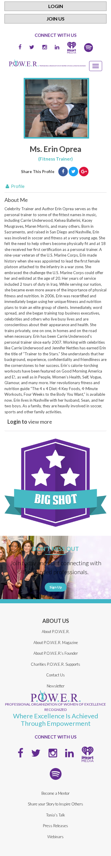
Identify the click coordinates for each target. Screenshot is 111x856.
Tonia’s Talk (55, 815)
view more (29, 421)
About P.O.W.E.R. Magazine (55, 642)
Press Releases (55, 825)
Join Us (55, 18)
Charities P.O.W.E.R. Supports (55, 664)
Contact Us (55, 675)
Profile (17, 186)
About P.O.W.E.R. (56, 631)
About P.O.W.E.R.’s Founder (55, 653)
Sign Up (55, 587)
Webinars (55, 836)
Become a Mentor (55, 793)
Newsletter (56, 686)
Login (55, 6)
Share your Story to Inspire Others (55, 804)
